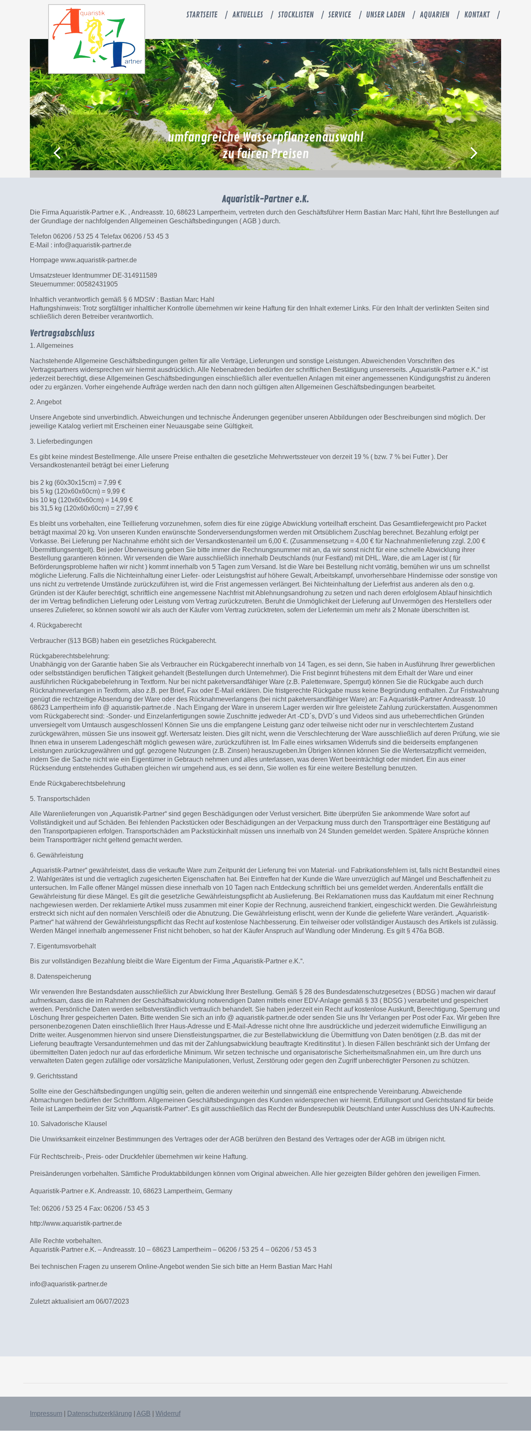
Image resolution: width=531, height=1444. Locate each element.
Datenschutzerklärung (99, 1413)
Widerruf (168, 1413)
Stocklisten (296, 15)
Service (339, 15)
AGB (143, 1413)
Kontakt (477, 15)
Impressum (46, 1413)
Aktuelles (247, 15)
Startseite (201, 15)
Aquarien (434, 15)
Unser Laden (385, 15)
